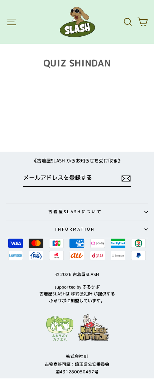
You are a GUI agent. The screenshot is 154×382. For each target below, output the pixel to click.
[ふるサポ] (77, 328)
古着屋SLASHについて (75, 212)
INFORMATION (75, 229)
